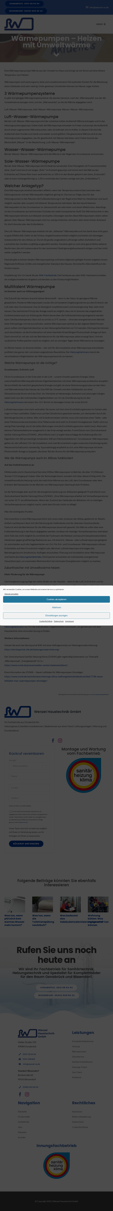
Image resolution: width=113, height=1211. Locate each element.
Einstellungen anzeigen (56, 615)
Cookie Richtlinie (45, 621)
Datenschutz (59, 621)
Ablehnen (56, 607)
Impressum (69, 621)
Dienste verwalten (11, 594)
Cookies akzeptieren (56, 599)
